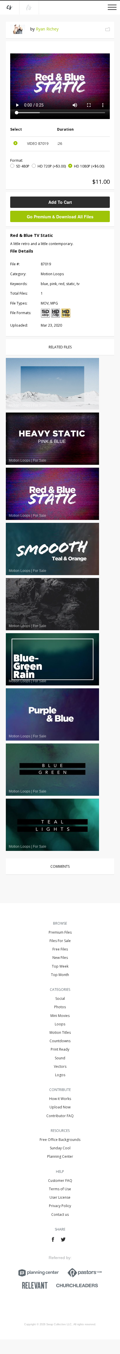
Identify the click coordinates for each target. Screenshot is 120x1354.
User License (60, 1197)
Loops (60, 1024)
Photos (60, 1006)
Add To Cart (60, 202)
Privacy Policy (60, 1205)
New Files (60, 957)
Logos (60, 1074)
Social (60, 998)
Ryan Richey (47, 29)
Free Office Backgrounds (60, 1139)
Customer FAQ (60, 1180)
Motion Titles (60, 1032)
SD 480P (22, 166)
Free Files (60, 949)
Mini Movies (60, 1015)
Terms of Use (60, 1188)
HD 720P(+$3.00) (52, 166)
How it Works (60, 1098)
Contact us (60, 1214)
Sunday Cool (60, 1148)
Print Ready (60, 1049)
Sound (60, 1058)
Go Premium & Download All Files (60, 216)
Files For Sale (60, 940)
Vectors (60, 1066)
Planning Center (60, 1156)
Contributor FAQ (60, 1115)
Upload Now (60, 1107)
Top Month (60, 974)
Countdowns (60, 1040)
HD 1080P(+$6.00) (89, 166)
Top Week (60, 966)
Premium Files (60, 932)
